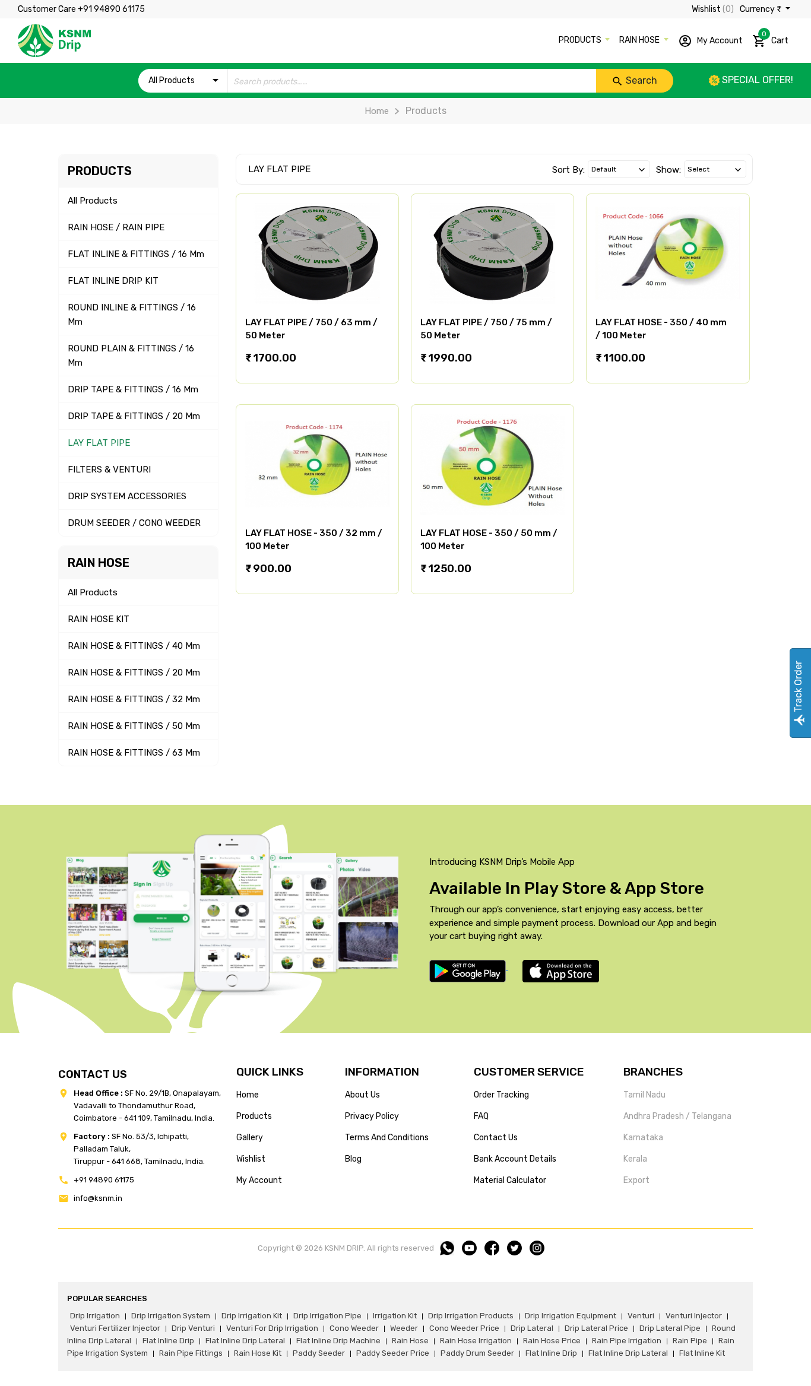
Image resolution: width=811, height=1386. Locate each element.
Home (377, 111)
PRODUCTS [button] (581, 40)
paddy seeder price (392, 1353)
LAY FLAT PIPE (99, 442)
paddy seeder (319, 1353)
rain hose (410, 1340)
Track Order (798, 688)
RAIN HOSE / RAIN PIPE (116, 227)
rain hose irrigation (476, 1340)
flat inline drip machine (338, 1340)
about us (362, 1095)
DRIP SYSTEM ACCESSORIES (127, 496)
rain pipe (690, 1340)
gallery (249, 1138)
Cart (775, 38)
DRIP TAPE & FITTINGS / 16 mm (133, 389)
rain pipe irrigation (626, 1340)
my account (259, 1180)
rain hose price (552, 1340)
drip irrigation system (170, 1315)
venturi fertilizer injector (115, 1328)
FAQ (481, 1116)
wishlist (250, 1159)
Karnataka (643, 1138)
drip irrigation (95, 1315)
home (247, 1095)
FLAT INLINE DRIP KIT (113, 280)
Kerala (635, 1159)
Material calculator (510, 1180)
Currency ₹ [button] (761, 9)
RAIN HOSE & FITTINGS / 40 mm (134, 645)
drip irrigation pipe (327, 1315)
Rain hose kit (257, 1353)
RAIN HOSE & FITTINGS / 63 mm (134, 752)
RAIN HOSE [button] (640, 40)
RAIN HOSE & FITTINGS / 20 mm (134, 672)
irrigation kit (395, 1315)
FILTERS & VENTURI (109, 469)
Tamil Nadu (644, 1095)
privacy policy (372, 1116)
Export (636, 1180)
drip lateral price (596, 1328)
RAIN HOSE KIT (98, 619)
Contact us (496, 1138)
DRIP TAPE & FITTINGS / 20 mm (134, 416)
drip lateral (532, 1328)
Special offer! (756, 79)
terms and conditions (387, 1138)
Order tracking (501, 1095)
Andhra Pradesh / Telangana (677, 1116)
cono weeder (354, 1328)
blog (353, 1159)
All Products (93, 200)
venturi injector (694, 1315)
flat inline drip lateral (245, 1340)
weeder (404, 1328)
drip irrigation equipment (570, 1315)
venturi (641, 1315)
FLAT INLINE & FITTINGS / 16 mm (136, 254)
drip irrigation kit (251, 1315)
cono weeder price (464, 1328)
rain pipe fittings (191, 1353)
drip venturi (193, 1328)
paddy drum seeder (477, 1353)
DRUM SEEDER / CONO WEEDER (134, 523)
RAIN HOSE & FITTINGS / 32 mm (134, 699)
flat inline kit (702, 1353)
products (254, 1116)
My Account (719, 40)
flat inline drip (168, 1340)
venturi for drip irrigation (272, 1328)
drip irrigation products (471, 1315)
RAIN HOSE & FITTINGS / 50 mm (134, 726)
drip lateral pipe (670, 1328)
